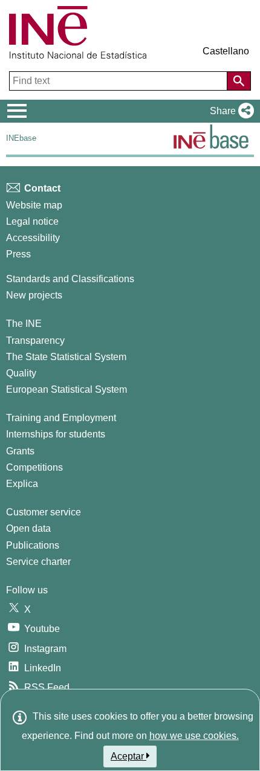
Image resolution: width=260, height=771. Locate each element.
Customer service (43, 512)
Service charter (38, 561)
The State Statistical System (66, 357)
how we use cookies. (194, 736)
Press (18, 254)
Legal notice (32, 221)
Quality (21, 373)
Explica (22, 484)
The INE (24, 323)
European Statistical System (66, 389)
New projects (34, 295)
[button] (229, 111)
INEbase (21, 138)
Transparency (35, 340)
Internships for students (55, 434)
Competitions (34, 467)
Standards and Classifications (70, 279)
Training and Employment (61, 418)
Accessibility (33, 238)
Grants (20, 451)
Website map (34, 205)
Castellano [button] (226, 51)
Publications (32, 545)
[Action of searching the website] (239, 81)
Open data (28, 528)
